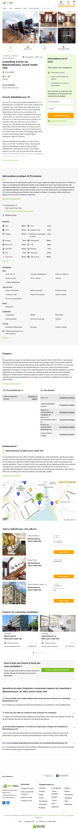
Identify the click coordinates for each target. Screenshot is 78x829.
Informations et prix (58, 72)
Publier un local (26, 797)
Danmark (42, 788)
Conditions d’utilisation (59, 815)
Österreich (55, 807)
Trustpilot (49, 129)
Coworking (18, 8)
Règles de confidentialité (40, 815)
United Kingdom (55, 793)
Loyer (10, 8)
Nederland (43, 804)
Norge (41, 795)
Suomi (41, 798)
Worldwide (68, 804)
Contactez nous (26, 801)
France (54, 800)
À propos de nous (27, 788)
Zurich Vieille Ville (34, 8)
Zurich (25, 8)
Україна (67, 788)
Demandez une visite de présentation (59, 84)
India (66, 801)
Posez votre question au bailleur (59, 78)
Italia (53, 803)
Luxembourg (56, 788)
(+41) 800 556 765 (8, 797)
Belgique (42, 808)
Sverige (42, 791)
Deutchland (43, 801)
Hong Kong (68, 795)
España (54, 797)
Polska (66, 791)
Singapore (68, 798)
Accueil (4, 8)
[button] (19, 536)
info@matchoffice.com (9, 795)
